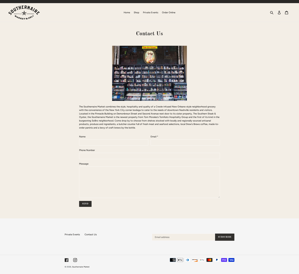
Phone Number (87, 150)
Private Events (72, 234)
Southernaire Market (81, 267)
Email (154, 136)
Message (83, 163)
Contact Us (91, 234)
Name (82, 136)
